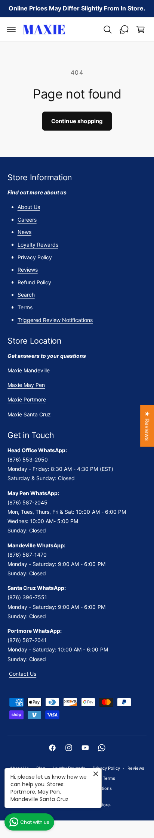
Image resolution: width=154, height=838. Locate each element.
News (24, 232)
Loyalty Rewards (38, 244)
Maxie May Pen (26, 385)
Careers (27, 219)
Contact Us (22, 673)
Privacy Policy (35, 257)
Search (26, 294)
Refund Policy (34, 282)
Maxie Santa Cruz (29, 414)
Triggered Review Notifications (55, 320)
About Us (29, 207)
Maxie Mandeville (28, 370)
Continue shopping (77, 121)
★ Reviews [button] (147, 426)
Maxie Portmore (26, 399)
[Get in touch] (124, 29)
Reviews (28, 269)
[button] (11, 29)
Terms (25, 307)
